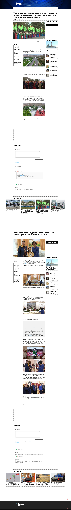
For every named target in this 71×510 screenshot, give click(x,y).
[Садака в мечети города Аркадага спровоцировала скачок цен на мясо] (52, 44)
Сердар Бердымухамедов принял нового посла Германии (17, 58)
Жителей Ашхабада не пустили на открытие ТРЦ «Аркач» (58, 210)
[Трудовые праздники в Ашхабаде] (13, 204)
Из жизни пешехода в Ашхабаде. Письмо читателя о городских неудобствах (53, 75)
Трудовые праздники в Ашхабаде (13, 209)
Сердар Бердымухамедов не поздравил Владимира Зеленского (17, 53)
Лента (14, 56)
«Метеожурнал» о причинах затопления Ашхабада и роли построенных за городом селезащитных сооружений (38, 126)
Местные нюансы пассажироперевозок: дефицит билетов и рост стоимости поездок (17, 63)
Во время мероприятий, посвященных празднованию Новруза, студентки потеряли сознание (42, 211)
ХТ (13, 11)
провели (42, 41)
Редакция (15, 19)
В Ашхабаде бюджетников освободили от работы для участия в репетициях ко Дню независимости (27, 211)
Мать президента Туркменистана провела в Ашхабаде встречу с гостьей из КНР (20, 125)
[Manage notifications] (67, 508)
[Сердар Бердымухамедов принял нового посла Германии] (47, 66)
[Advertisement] (29, 135)
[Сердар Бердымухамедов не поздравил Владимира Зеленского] (47, 61)
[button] (56, 8)
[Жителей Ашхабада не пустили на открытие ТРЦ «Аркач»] (58, 204)
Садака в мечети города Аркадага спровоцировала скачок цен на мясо (17, 48)
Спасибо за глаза (22, 175)
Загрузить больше (52, 78)
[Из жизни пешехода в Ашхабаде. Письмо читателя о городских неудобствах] (47, 75)
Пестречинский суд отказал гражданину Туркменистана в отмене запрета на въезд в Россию (53, 56)
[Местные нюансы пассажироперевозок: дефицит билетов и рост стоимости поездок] (47, 70)
